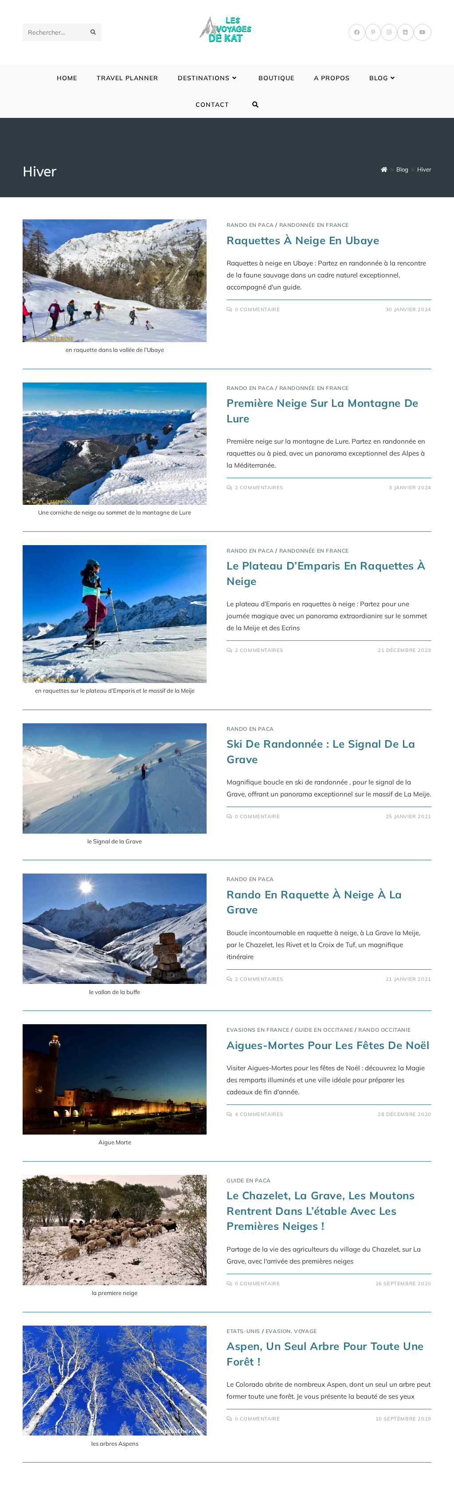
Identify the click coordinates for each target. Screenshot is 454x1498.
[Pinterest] (373, 32)
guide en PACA (249, 1180)
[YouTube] (422, 32)
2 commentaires (259, 487)
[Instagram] (389, 32)
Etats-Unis (243, 1331)
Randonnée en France (314, 225)
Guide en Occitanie (324, 1029)
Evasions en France (258, 1029)
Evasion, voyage (291, 1331)
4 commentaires (259, 1114)
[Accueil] (384, 169)
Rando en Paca (250, 225)
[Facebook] (356, 32)
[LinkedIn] (405, 32)
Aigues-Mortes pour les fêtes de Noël (328, 1045)
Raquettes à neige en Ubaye (303, 240)
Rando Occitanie (384, 1029)
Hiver (424, 169)
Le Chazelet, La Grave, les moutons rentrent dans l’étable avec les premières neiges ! (321, 1211)
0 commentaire (257, 309)
